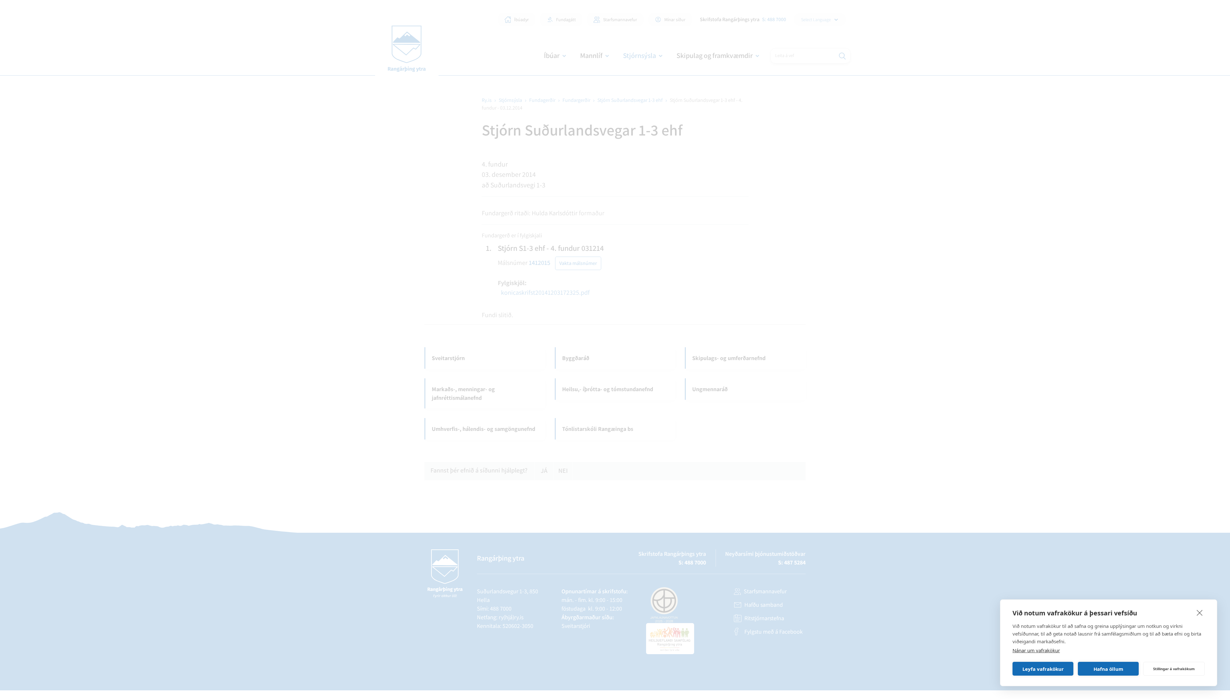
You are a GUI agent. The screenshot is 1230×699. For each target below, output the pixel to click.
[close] (1200, 612)
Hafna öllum (1108, 669)
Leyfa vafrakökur (1043, 669)
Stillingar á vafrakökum (1174, 668)
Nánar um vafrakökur (1036, 650)
